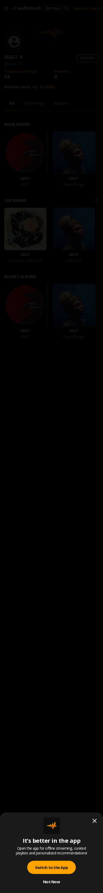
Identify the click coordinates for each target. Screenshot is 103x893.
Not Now (51, 881)
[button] (51, 446)
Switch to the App (51, 867)
